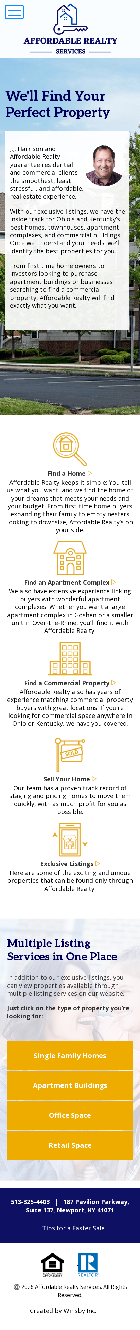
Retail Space (70, 1145)
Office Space (70, 1115)
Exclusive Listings (66, 864)
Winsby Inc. (80, 1311)
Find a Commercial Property (66, 683)
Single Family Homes (70, 1055)
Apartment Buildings (70, 1085)
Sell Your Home (66, 779)
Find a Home (67, 473)
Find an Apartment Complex (66, 582)
